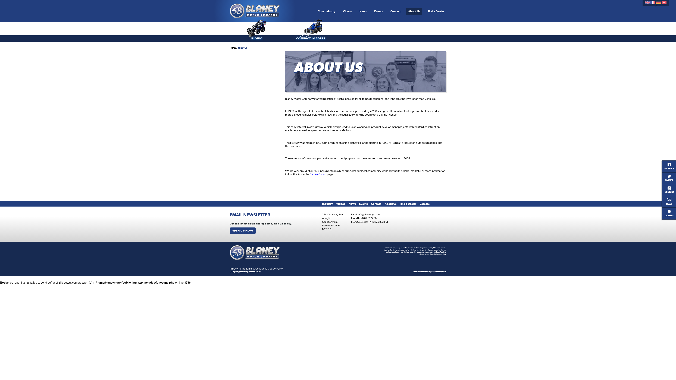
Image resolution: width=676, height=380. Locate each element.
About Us (414, 11)
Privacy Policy (237, 268)
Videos (347, 11)
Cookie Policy (275, 268)
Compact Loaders (311, 38)
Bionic (256, 38)
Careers (425, 203)
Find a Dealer (436, 11)
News (363, 11)
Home (233, 48)
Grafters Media (439, 271)
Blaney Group (318, 174)
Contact (395, 11)
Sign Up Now (242, 230)
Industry (327, 203)
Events (378, 11)
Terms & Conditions (256, 268)
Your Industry (326, 11)
